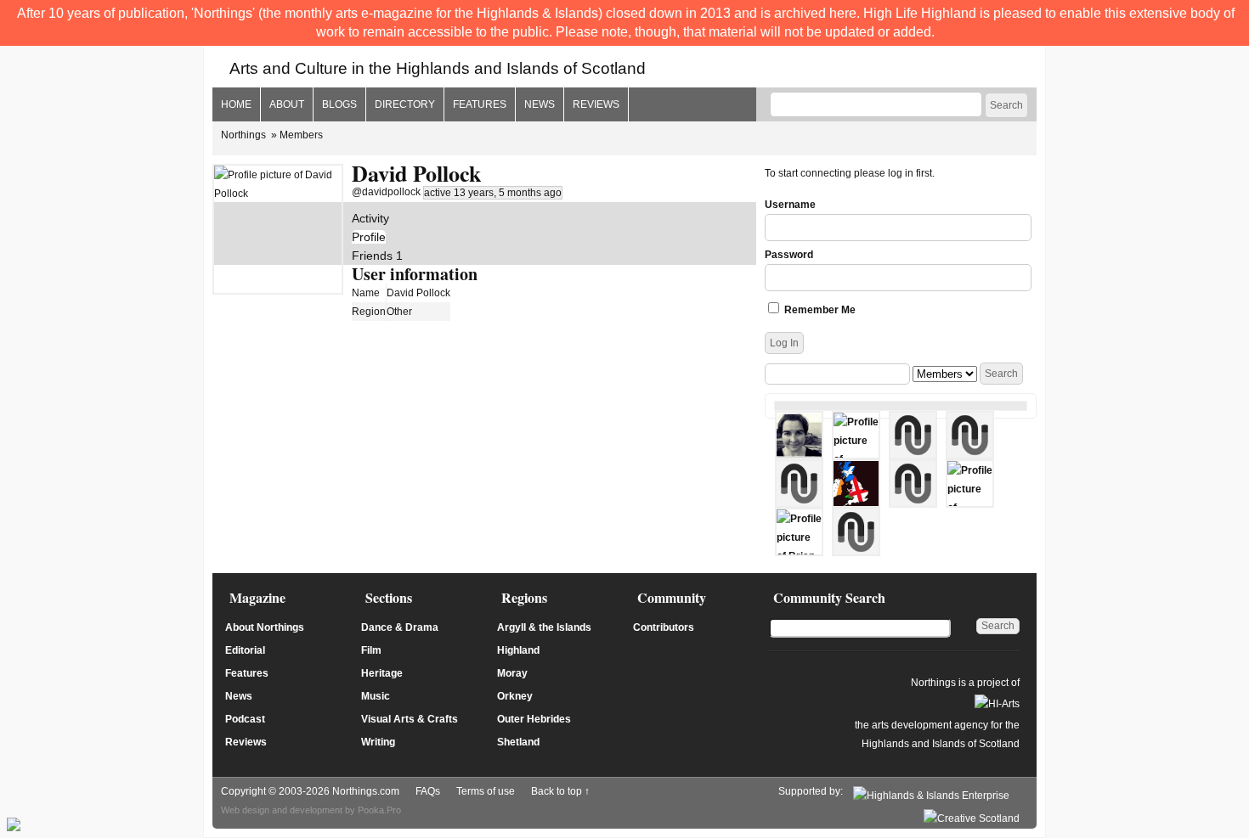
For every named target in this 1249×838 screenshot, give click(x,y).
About (286, 104)
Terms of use (485, 791)
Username (790, 205)
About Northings (264, 627)
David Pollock (416, 173)
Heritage (382, 673)
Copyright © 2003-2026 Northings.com (310, 791)
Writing (378, 742)
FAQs (427, 791)
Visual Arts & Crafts (409, 719)
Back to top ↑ (560, 791)
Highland (518, 650)
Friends (377, 255)
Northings (243, 135)
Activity (370, 218)
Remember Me (819, 310)
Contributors (663, 627)
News (539, 104)
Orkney (515, 696)
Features (479, 104)
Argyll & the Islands (544, 627)
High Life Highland (919, 13)
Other (399, 312)
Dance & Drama (399, 627)
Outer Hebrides (534, 719)
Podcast (245, 719)
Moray (512, 673)
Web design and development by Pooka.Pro (311, 810)
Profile (369, 237)
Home (236, 104)
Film (371, 650)
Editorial (245, 650)
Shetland (518, 742)
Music (375, 696)
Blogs (339, 104)
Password (789, 255)
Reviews (596, 104)
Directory (405, 104)
